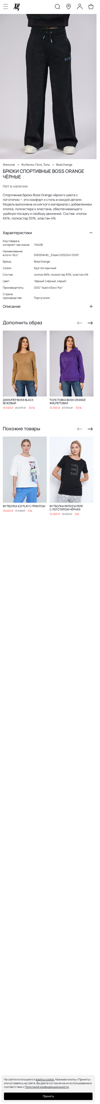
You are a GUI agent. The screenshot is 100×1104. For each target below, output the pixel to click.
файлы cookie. (45, 1079)
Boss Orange (64, 165)
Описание (11, 306)
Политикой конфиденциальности (47, 1087)
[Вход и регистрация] (80, 7)
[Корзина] (91, 7)
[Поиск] (57, 7)
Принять (48, 1096)
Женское (9, 165)
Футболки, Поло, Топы (35, 165)
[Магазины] (68, 7)
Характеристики (17, 232)
